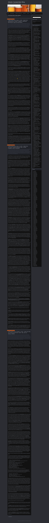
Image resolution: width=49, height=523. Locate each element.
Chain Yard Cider (17, 335)
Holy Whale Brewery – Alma (36, 50)
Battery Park (24, 334)
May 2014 (34, 248)
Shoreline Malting (16, 26)
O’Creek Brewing (18, 111)
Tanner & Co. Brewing (10, 321)
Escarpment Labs (10, 180)
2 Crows (14, 199)
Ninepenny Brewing (12, 151)
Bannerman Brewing (21, 23)
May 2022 (34, 186)
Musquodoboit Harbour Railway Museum (20, 287)
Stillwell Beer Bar (18, 338)
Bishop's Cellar (26, 23)
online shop (13, 123)
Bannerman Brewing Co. (25, 61)
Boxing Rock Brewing (10, 335)
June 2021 (34, 193)
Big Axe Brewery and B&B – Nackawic (37, 30)
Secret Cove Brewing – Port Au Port (36, 88)
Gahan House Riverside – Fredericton (37, 44)
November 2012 (35, 259)
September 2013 (35, 253)
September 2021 (35, 191)
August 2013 (34, 254)
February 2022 (34, 188)
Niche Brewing (25, 150)
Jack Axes (21, 252)
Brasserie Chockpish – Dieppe (36, 32)
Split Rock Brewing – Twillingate (36, 89)
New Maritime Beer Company (13, 25)
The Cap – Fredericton (35, 67)
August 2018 (34, 215)
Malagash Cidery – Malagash (36, 121)
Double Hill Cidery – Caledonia (36, 159)
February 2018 (34, 219)
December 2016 (35, 228)
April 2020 (34, 202)
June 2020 (34, 201)
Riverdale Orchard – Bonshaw (36, 164)
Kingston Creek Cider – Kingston (36, 53)
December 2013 (35, 251)
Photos (28, 13)
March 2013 (34, 257)
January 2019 (34, 212)
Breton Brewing (13, 335)
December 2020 (35, 197)
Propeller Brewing (12, 54)
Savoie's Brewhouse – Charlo (36, 64)
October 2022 (34, 183)
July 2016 (34, 231)
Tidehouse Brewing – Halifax (36, 148)
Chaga (9, 162)
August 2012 (34, 261)
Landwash (10, 255)
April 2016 (34, 233)
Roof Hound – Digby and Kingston (36, 136)
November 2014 (35, 244)
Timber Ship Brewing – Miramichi (36, 69)
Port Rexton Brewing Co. (22, 151)
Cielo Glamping (20, 42)
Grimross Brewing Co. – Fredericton (36, 47)
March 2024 (34, 172)
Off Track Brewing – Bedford (36, 129)
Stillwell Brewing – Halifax (35, 145)
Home (8, 13)
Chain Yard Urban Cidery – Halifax (36, 104)
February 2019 (34, 211)
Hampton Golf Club (14, 237)
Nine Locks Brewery (12, 337)
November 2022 (35, 182)
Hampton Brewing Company (14, 150)
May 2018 (34, 217)
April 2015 (34, 241)
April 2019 (34, 210)
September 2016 (35, 230)
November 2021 (35, 190)
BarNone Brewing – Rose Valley (36, 157)
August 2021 (34, 192)
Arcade (26, 222)
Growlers (24, 13)
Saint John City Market (12, 26)
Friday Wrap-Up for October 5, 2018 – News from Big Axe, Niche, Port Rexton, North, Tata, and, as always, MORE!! (19, 332)
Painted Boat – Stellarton (35, 132)
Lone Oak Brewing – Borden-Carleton (37, 161)
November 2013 (35, 252)
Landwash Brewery (21, 150)
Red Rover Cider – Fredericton (36, 63)
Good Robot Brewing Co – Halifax (36, 110)
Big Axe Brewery (27, 334)
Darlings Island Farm (21, 335)
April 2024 (34, 171)
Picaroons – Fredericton (35, 62)
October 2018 (34, 214)
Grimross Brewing (10, 150)
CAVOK (9, 42)
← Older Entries (10, 516)
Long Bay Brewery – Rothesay (36, 55)
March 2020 (34, 203)
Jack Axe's (18, 150)
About (31, 13)
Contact (34, 13)
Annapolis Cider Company (20, 334)
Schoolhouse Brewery (14, 338)
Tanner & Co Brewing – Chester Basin (37, 146)
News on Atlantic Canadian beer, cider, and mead (14, 3)
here (12, 69)
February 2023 (34, 180)
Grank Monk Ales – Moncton (36, 45)
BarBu (24, 23)
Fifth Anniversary (11, 189)
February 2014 (34, 250)
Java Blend (12, 56)
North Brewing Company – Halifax (36, 128)
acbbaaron (10, 330)
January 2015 (34, 243)
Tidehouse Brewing (22, 47)
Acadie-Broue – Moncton (35, 29)
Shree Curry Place (20, 194)
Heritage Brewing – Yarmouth (36, 114)
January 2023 (34, 181)
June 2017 (34, 224)
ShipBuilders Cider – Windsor (36, 141)
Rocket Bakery (14, 256)
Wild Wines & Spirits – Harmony (36, 155)
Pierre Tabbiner (16, 284)
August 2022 (34, 184)
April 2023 (34, 179)
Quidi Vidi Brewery (23, 25)
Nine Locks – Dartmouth (35, 126)
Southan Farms (24, 314)
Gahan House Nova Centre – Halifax (37, 109)
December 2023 (35, 174)
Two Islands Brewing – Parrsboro (36, 152)
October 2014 (34, 245)
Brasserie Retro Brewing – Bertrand (36, 33)
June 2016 (34, 232)
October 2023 (34, 175)
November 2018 (35, 213)
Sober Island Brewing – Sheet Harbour (37, 143)
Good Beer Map (12, 13)
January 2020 (34, 204)
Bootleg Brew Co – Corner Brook (36, 77)
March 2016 (34, 234)
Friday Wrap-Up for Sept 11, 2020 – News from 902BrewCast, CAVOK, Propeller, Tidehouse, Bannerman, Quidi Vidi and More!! (18, 21)
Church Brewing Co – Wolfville (36, 105)
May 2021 (34, 194)
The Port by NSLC (24, 26)
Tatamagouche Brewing (20, 26)
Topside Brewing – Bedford (36, 149)
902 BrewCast (16, 23)
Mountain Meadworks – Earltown (36, 123)
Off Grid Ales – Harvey (35, 61)
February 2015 (34, 242)
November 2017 (35, 221)
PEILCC (20, 25)
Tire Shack (23, 100)
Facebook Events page (21, 305)
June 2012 (34, 262)
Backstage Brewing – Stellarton (36, 97)
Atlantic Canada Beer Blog (16, 2)
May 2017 (34, 225)
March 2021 (34, 195)
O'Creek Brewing (17, 25)
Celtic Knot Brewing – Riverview (36, 36)
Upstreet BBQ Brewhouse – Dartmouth (37, 154)
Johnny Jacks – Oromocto (35, 51)
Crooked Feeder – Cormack (36, 79)
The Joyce (27, 229)
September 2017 (35, 222)
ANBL (18, 23)
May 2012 (34, 263)
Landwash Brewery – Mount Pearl (36, 81)
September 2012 (35, 260)
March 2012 (34, 264)
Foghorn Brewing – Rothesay (36, 40)
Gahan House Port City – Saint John (36, 43)
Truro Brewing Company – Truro (36, 150)
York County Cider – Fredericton (36, 72)
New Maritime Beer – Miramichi (36, 60)
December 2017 (35, 220)
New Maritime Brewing (15, 116)
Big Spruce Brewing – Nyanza (36, 99)
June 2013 (34, 255)
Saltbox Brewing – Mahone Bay (36, 138)
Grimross (16, 313)
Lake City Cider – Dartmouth (36, 118)
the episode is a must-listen (24, 36)
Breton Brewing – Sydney (35, 101)
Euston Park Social (10, 116)
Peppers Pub (18, 151)
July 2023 (34, 177)
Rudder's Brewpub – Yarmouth (36, 137)
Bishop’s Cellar (26, 131)
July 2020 (34, 200)
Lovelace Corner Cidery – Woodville (36, 119)
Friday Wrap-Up (11, 23)
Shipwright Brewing (17, 292)
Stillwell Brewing (13, 168)
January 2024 (34, 173)
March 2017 (34, 226)
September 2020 (35, 199)
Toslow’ (28, 253)
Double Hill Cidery (22, 118)
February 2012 (34, 265)
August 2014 (34, 246)
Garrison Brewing (25, 335)
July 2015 (34, 239)
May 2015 (34, 240)
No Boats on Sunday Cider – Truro (36, 127)
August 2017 (34, 223)
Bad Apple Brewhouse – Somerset (36, 98)
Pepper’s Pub (24, 229)
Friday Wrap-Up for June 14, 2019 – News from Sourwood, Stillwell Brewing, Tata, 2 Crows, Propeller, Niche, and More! (18, 147)
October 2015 (34, 237)
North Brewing (15, 151)
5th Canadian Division (18, 274)
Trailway (13, 87)
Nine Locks (9, 318)
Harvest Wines (10, 280)
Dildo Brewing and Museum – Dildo (36, 80)
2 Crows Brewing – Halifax (36, 94)
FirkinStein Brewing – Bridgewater (36, 108)
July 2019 (34, 208)
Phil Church (10, 38)
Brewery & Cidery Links (18, 13)
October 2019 (34, 206)
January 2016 (34, 235)
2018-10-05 (13, 330)
